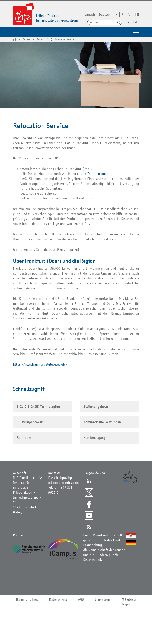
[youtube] (89, 515)
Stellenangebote (95, 406)
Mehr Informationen (94, 174)
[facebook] (89, 504)
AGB (81, 599)
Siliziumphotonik (30, 422)
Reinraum (24, 437)
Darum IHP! (43, 39)
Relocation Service (64, 39)
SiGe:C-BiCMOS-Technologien (38, 406)
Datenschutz (58, 599)
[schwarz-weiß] (137, 14)
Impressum (103, 599)
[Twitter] (89, 492)
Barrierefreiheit (27, 599)
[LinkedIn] (89, 481)
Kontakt (133, 22)
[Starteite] (14, 39)
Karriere (26, 39)
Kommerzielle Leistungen (102, 422)
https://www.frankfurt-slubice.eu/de (39, 364)
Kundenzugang (94, 437)
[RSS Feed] (89, 527)
